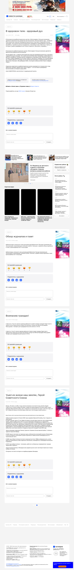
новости (9, 26)
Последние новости (24, 19)
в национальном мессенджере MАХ (40, 80)
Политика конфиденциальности (12, 566)
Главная (16, 19)
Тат (53, 16)
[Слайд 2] (26, 183)
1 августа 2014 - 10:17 (9, 319)
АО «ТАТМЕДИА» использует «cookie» (13, 564)
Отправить (48, 142)
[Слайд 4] (30, 183)
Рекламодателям (35, 19)
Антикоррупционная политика (12, 563)
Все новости (61, 215)
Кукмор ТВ (9, 19)
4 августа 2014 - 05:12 (9, 240)
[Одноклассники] (13, 123)
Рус (48, 16)
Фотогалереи (45, 19)
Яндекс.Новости (35, 86)
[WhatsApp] (21, 123)
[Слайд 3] (28, 183)
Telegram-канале (12, 80)
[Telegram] (17, 123)
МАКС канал (22, 91)
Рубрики (59, 19)
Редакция (52, 19)
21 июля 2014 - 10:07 (9, 401)
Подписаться (62, 566)
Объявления (59, 524)
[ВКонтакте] (9, 123)
